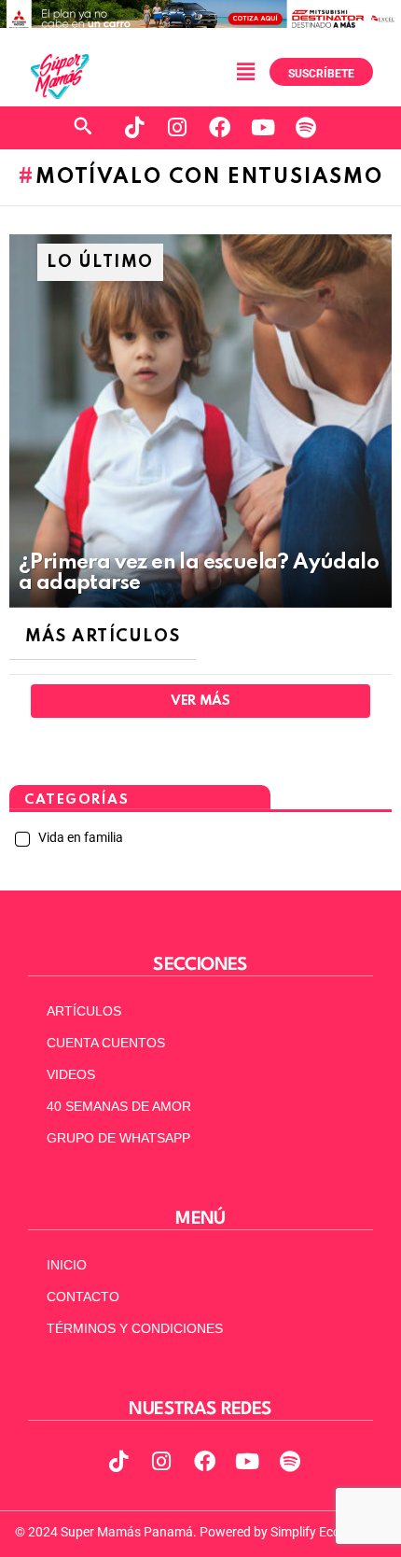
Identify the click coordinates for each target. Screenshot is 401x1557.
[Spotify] (305, 127)
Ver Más (200, 701)
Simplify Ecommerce (328, 1531)
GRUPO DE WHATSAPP (118, 1137)
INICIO (67, 1264)
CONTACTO (83, 1296)
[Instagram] (177, 127)
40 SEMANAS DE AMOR (119, 1106)
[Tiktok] (134, 127)
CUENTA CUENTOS (106, 1042)
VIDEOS (71, 1074)
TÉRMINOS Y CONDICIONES (135, 1328)
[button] (245, 72)
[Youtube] (263, 127)
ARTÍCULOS (84, 1010)
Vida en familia (79, 837)
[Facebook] (220, 127)
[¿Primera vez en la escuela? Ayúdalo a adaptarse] (200, 421)
